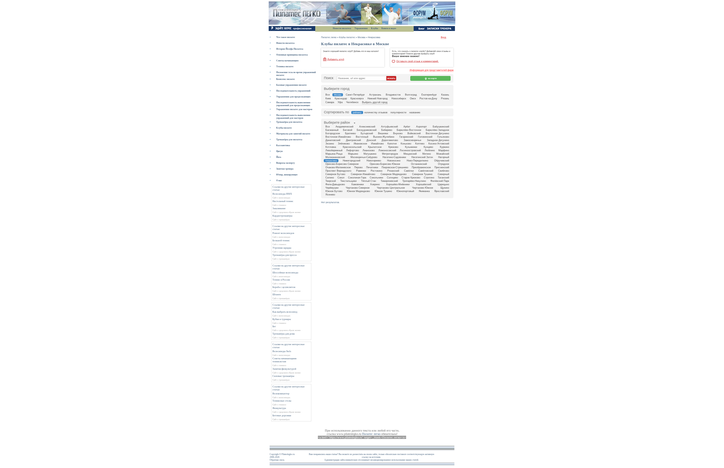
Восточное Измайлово (338, 136)
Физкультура (279, 408)
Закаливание (279, 208)
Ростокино (376, 170)
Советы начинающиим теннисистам (284, 360)
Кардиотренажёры (282, 215)
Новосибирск (398, 98)
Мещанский (410, 153)
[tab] (337, 123)
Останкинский (419, 164)
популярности (398, 112)
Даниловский (332, 140)
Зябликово (344, 143)
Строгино (429, 177)
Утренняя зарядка (281, 247)
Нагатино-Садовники (394, 157)
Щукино (444, 187)
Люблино (430, 150)
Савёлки (409, 170)
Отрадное (443, 164)
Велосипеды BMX (282, 193)
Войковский (414, 133)
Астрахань (375, 94)
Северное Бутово (335, 174)
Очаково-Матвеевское (338, 167)
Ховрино (375, 184)
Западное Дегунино (438, 140)
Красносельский (352, 147)
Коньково (406, 143)
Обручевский (441, 160)
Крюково (393, 147)
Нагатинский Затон (422, 157)
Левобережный (333, 150)
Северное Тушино (422, 174)
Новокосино (393, 160)
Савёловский (425, 170)
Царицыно (443, 184)
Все (327, 94)
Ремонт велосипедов (283, 233)
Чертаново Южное (422, 187)
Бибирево (386, 130)
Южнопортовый (405, 191)
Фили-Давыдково (335, 184)
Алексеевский (367, 126)
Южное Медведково (358, 191)
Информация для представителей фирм (431, 70)
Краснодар (341, 98)
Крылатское (375, 147)
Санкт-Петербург (355, 94)
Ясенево (330, 194)
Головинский (425, 136)
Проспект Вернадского (338, 170)
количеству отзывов (375, 112)
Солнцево (392, 177)
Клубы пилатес (347, 37)
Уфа (340, 102)
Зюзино (329, 143)
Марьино (353, 153)
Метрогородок (390, 153)
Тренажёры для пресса (284, 255)
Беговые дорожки (281, 415)
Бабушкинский (441, 126)
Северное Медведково (393, 174)
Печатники (372, 167)
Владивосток (393, 94)
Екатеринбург (429, 94)
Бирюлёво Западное (437, 130)
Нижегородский (351, 160)
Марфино (443, 150)
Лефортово (352, 150)
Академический (344, 126)
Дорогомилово (390, 140)
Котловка (330, 147)
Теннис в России (281, 279)
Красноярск (357, 98)
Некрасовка (374, 37)
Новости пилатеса (342, 28)
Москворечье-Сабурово (363, 157)
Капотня (392, 143)
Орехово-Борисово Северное (342, 164)
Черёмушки (331, 187)
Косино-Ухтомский (438, 143)
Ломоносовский (387, 150)
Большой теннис (281, 240)
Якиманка (424, 191)
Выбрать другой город (374, 102)
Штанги (276, 294)
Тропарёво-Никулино (414, 181)
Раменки (361, 170)
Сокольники (376, 177)
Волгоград (411, 94)
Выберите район (337, 122)
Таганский (443, 177)
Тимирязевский (389, 181)
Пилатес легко (329, 37)
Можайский (442, 153)
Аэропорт (421, 126)
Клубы (374, 28)
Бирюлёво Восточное (409, 130)
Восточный (362, 136)
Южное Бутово (333, 191)
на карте (432, 78)
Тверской (330, 181)
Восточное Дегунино (437, 133)
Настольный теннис (282, 201)
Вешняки (383, 133)
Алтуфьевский (389, 126)
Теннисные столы (281, 400)
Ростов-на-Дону (428, 98)
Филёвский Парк (439, 181)
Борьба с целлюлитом (283, 287)
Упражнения (361, 28)
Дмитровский (353, 140)
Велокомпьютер (280, 393)
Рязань (445, 98)
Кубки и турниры (281, 319)
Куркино (444, 147)
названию (414, 112)
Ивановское (360, 143)
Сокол (340, 177)
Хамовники (357, 184)
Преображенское (421, 167)
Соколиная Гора (357, 177)
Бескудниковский (367, 130)
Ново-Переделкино (417, 160)
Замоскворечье (412, 140)
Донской (371, 140)
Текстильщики (348, 181)
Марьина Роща (333, 153)
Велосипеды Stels (281, 351)
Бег (274, 326)
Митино (426, 153)
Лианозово (369, 150)
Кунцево (428, 147)
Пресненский (441, 167)
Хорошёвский (423, 184)
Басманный (331, 130)
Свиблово (443, 170)
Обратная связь (277, 460)
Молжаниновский (335, 157)
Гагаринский (406, 136)
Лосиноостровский (410, 150)
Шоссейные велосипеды (285, 272)
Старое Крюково (411, 177)
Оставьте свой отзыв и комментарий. (417, 61)
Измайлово (377, 143)
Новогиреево (374, 160)
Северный (443, 174)
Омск (413, 98)
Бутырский (367, 133)
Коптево (419, 143)
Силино (329, 177)
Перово (358, 167)
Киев (328, 98)
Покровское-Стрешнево (395, 167)
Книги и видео (388, 28)
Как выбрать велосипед (284, 311)
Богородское (332, 133)
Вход (443, 37)
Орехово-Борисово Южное (385, 164)
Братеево (350, 133)
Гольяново (443, 136)
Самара (329, 102)
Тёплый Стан (368, 181)
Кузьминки (411, 147)
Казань (445, 94)
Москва (361, 37)
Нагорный (443, 157)
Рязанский (393, 170)
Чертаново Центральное (391, 187)
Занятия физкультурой (284, 368)
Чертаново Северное (358, 187)
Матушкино (370, 153)
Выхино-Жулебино (383, 136)
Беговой (347, 130)
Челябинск (352, 102)
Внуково (398, 133)
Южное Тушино (383, 191)
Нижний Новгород (377, 98)
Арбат (406, 126)
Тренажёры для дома (283, 333)
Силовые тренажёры (283, 376)
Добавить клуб (335, 59)
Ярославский (441, 191)
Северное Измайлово (363, 174)
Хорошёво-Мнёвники (398, 184)
